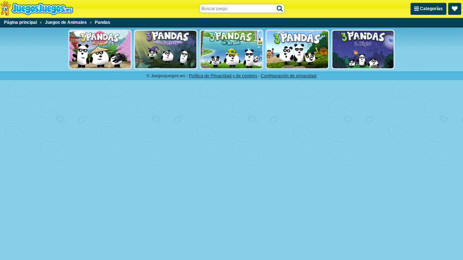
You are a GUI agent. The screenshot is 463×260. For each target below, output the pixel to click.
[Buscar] (280, 8)
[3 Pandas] (297, 49)
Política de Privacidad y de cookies (223, 75)
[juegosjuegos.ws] (36, 8)
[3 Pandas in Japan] (100, 49)
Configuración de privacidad (289, 75)
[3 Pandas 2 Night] (363, 49)
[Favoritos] (454, 9)
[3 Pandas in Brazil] (231, 49)
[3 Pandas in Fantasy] (165, 49)
